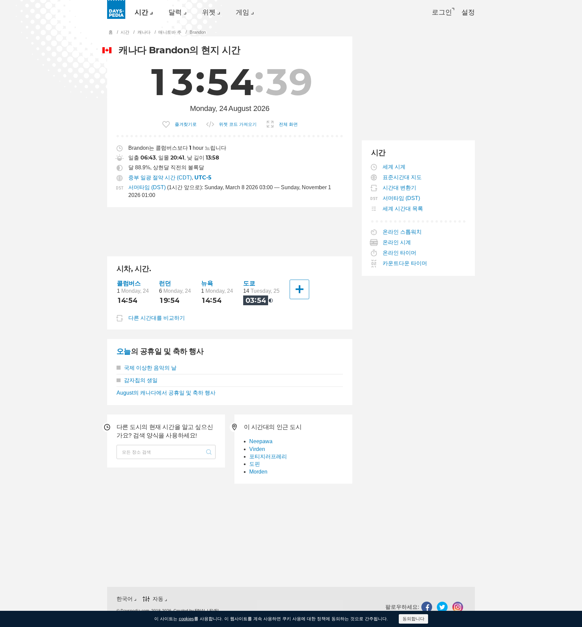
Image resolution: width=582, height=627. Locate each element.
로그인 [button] (442, 12)
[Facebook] (426, 606)
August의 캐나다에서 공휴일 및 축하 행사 (166, 393)
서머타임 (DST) (147, 187)
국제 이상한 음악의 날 (150, 368)
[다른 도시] (299, 289)
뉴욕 (207, 283)
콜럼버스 (128, 283)
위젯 (209, 12)
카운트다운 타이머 (405, 263)
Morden (258, 472)
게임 (242, 12)
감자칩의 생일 (141, 380)
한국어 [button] (125, 599)
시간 (141, 12)
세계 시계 (394, 167)
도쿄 (249, 283)
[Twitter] (442, 606)
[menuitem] (142, 12)
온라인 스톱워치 (402, 232)
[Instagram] (457, 606)
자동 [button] (158, 599)
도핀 (254, 464)
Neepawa (260, 441)
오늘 (124, 351)
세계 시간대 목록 (403, 208)
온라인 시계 (397, 242)
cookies (186, 618)
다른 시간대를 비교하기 (156, 318)
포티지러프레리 (268, 456)
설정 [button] (468, 12)
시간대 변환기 (399, 188)
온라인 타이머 (399, 253)
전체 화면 (288, 124)
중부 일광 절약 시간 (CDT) (160, 177)
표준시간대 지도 (402, 177)
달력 (175, 12)
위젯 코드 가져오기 (238, 124)
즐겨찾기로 (186, 124)
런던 (165, 283)
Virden (257, 449)
